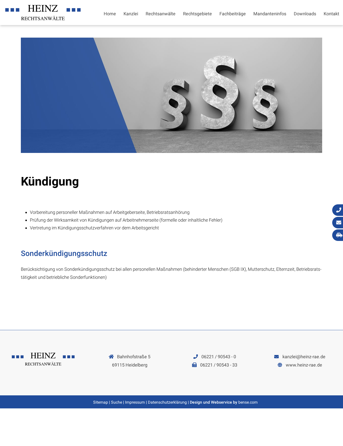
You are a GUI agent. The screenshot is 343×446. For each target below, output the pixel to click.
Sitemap (100, 402)
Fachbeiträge (232, 13)
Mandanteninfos (269, 13)
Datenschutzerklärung (167, 402)
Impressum (135, 402)
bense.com (248, 402)
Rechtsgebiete (197, 13)
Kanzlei (131, 13)
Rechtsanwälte (161, 13)
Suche (116, 402)
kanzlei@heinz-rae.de (303, 356)
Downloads (305, 13)
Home (110, 13)
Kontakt (331, 13)
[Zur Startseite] (43, 18)
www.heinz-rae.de (304, 365)
